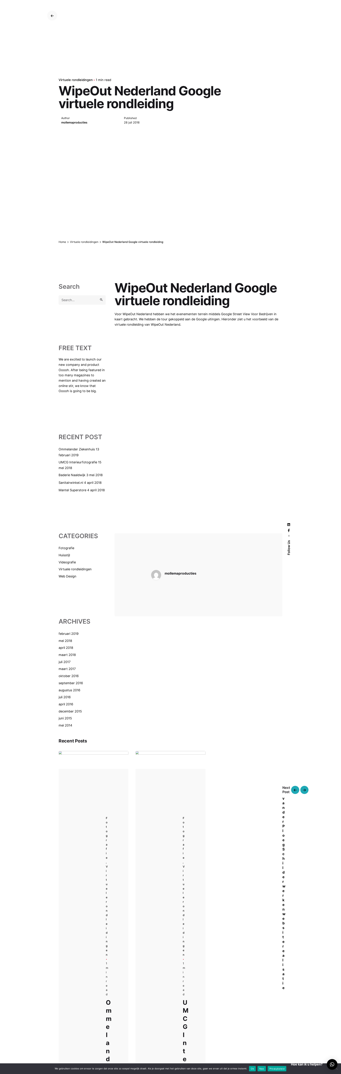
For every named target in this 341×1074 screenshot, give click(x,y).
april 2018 (66, 648)
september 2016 (71, 683)
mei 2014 (65, 725)
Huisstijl (64, 555)
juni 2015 (65, 718)
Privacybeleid (277, 1068)
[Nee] (336, 1068)
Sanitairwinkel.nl (71, 482)
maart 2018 (67, 655)
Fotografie (66, 548)
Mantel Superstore (72, 490)
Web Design (67, 576)
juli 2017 (65, 662)
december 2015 (70, 711)
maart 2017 (67, 669)
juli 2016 (65, 697)
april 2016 (66, 704)
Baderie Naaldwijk (72, 475)
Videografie (67, 562)
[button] (332, 1064)
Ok (252, 1068)
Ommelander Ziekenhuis (77, 449)
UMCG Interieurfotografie (78, 462)
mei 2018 (65, 641)
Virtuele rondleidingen (76, 80)
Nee (261, 1068)
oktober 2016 (69, 676)
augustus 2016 (69, 690)
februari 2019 (69, 634)
